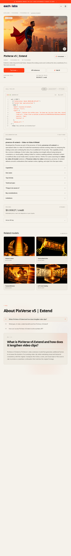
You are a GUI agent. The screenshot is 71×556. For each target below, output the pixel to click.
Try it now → (14, 70)
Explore (7, 13)
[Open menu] (65, 6)
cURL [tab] (44, 89)
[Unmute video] (64, 49)
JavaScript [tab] (52, 89)
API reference (35, 70)
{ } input (9, 18)
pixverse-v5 (24, 13)
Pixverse (15, 13)
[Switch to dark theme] (61, 6)
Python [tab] (61, 89)
